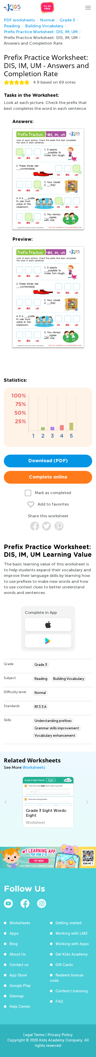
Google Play (20, 985)
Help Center (19, 1006)
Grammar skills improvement (57, 728)
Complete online (48, 477)
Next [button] (86, 802)
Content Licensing (72, 990)
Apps (14, 933)
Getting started (69, 922)
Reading (12, 25)
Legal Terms (34, 1034)
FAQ (59, 1001)
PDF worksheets (19, 20)
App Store (18, 974)
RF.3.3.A (40, 707)
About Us (17, 954)
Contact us (19, 964)
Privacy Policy (60, 1034)
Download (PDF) (48, 461)
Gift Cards (64, 964)
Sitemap (16, 995)
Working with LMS (71, 933)
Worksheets (34, 767)
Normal (47, 20)
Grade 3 (67, 20)
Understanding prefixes (53, 721)
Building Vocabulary (44, 25)
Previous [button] (6, 802)
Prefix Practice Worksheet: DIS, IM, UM (41, 31)
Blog (13, 943)
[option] (48, 802)
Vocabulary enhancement (55, 735)
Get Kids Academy (72, 954)
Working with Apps (72, 943)
